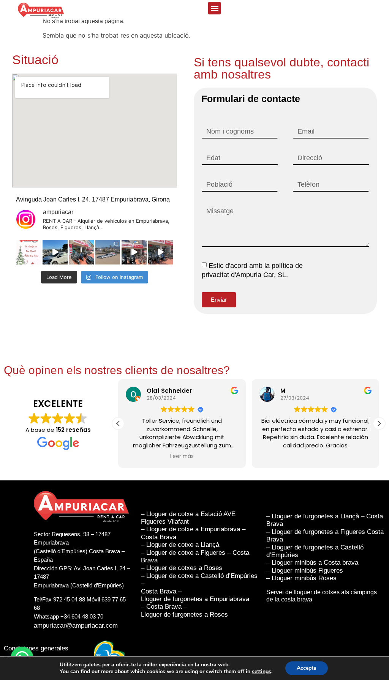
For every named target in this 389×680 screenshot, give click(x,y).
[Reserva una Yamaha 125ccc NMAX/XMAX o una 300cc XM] (81, 252)
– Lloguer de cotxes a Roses (182, 567)
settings (261, 671)
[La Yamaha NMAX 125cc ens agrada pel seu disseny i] (160, 252)
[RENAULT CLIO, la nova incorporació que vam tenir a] (55, 252)
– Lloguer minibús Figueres (304, 570)
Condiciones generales (36, 648)
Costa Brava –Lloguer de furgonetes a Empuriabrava (195, 595)
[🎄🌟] (28, 252)
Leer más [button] (182, 456)
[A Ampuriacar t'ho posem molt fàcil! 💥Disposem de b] (134, 252)
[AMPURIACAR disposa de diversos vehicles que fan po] (107, 252)
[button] (214, 8)
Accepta (306, 668)
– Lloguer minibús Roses (301, 578)
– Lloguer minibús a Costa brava (312, 562)
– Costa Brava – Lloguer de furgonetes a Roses (184, 610)
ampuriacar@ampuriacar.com (76, 625)
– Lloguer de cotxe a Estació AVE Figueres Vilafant (188, 517)
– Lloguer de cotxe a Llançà (180, 544)
